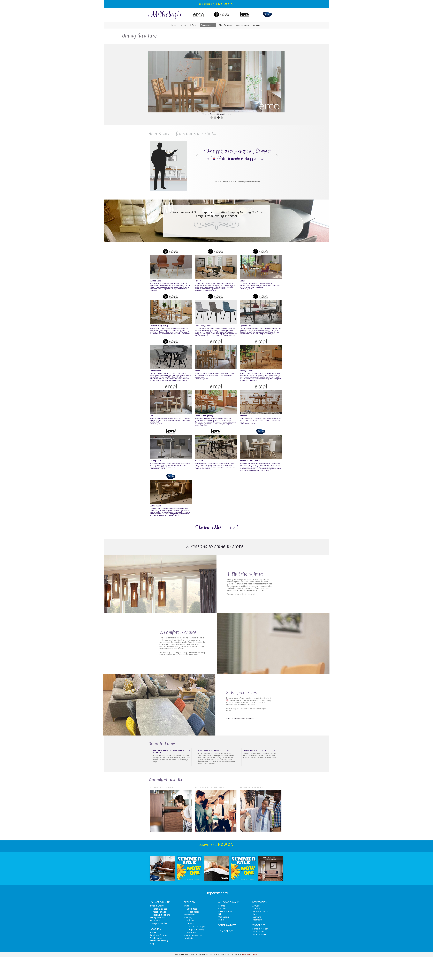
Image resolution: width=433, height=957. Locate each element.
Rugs (152, 943)
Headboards (193, 911)
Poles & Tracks (225, 911)
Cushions (256, 917)
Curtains (222, 908)
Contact (256, 25)
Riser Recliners (259, 931)
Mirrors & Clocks (260, 911)
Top (428, 952)
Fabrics (221, 905)
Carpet (153, 932)
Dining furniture (157, 917)
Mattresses (189, 914)
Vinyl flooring (156, 938)
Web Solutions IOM (249, 954)
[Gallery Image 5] (189, 868)
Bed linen (191, 932)
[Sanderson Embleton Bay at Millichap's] (270, 868)
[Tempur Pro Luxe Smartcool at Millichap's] (162, 868)
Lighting (256, 908)
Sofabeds (188, 938)
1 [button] (211, 118)
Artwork (256, 905)
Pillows (190, 920)
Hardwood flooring (159, 940)
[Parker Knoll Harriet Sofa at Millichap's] (216, 868)
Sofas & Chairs (157, 905)
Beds (186, 905)
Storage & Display (158, 923)
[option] (216, 83)
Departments (206, 25)
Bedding (188, 917)
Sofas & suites (160, 908)
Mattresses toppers (197, 926)
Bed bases (192, 908)
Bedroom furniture (193, 935)
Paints (221, 919)
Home (173, 25)
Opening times (242, 25)
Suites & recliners (260, 928)
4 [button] (221, 118)
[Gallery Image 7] (243, 868)
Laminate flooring (158, 935)
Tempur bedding (195, 929)
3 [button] (218, 118)
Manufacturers (225, 25)
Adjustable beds (259, 934)
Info (192, 25)
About (183, 25)
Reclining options (161, 914)
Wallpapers (223, 917)
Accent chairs (159, 911)
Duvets (190, 923)
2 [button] (215, 118)
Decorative (257, 919)
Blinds (221, 914)
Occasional (155, 920)
